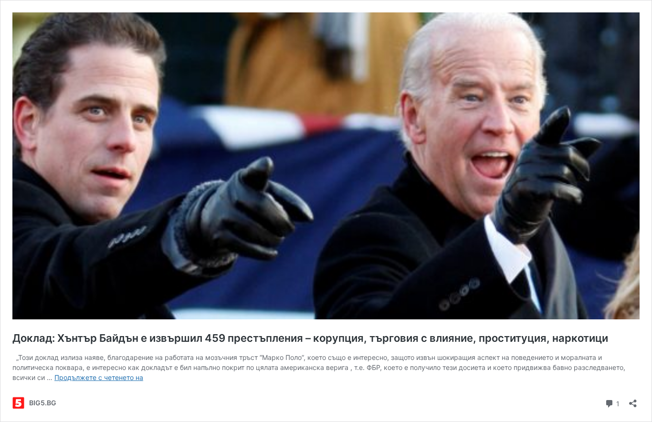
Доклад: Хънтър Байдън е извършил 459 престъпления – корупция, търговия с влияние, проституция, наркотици (310, 338)
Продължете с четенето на (98, 377)
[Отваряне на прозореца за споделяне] (633, 400)
